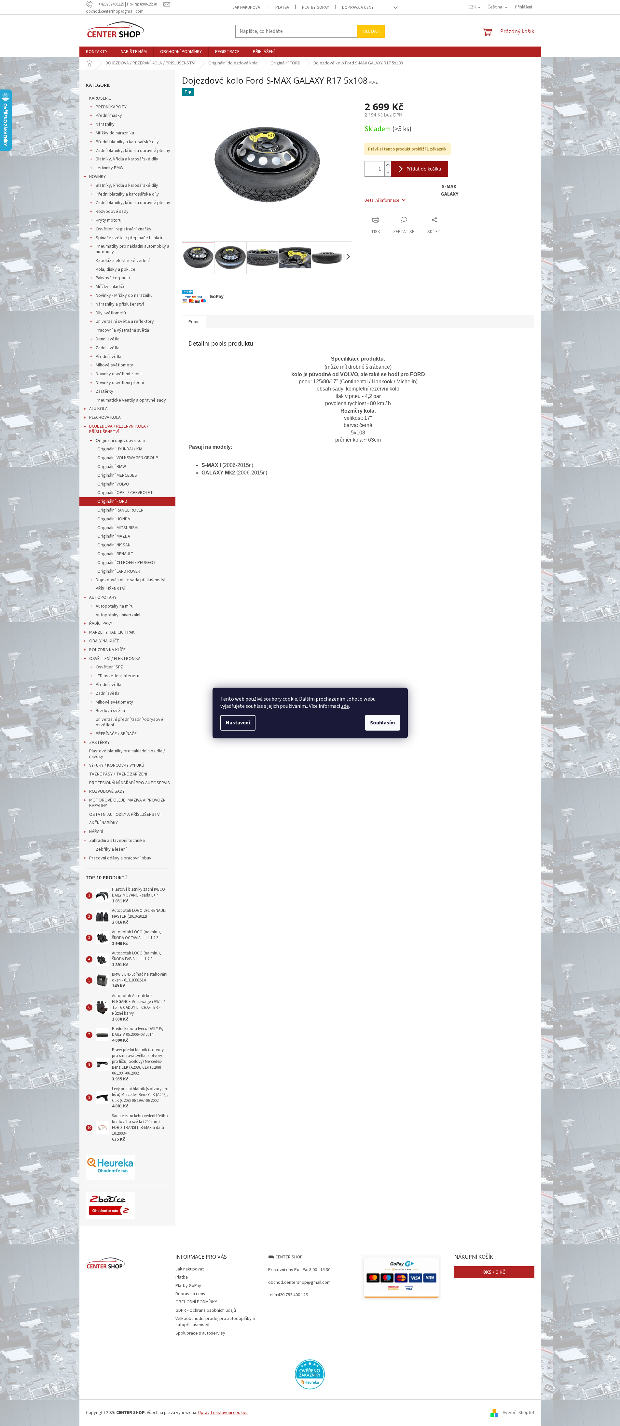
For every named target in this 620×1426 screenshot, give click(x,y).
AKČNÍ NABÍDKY (103, 823)
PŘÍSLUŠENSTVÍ (110, 588)
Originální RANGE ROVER (120, 510)
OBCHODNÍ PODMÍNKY (196, 1302)
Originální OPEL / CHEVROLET (125, 492)
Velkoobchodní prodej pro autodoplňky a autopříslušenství (215, 1321)
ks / (494, 1272)
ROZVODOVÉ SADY (107, 791)
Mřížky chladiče (111, 286)
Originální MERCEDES (117, 475)
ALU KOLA (98, 408)
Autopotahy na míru (114, 606)
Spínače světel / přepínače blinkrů (129, 238)
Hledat (371, 31)
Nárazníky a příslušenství (120, 304)
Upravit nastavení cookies (223, 1412)
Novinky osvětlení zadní (119, 374)
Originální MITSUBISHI (117, 528)
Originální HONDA (113, 519)
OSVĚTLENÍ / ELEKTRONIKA (115, 658)
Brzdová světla (110, 710)
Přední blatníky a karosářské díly (127, 142)
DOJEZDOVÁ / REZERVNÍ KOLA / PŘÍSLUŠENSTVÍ (118, 429)
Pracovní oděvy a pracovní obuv (120, 858)
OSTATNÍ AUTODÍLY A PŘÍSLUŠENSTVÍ (124, 814)
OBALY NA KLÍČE (104, 641)
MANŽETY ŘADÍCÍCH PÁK (112, 632)
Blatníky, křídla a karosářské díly (127, 159)
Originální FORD (112, 501)
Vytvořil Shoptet (518, 1412)
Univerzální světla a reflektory (125, 321)
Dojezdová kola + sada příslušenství (130, 580)
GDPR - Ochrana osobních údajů (205, 1310)
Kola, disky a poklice (115, 269)
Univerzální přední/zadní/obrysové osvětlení (129, 722)
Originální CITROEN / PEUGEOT (126, 562)
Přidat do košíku (423, 169)
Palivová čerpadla (113, 278)
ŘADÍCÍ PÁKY (100, 623)
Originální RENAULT (115, 554)
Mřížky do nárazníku (115, 133)
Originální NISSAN (114, 545)
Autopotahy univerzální (118, 615)
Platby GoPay (315, 7)
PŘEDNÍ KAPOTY (111, 107)
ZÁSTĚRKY (99, 742)
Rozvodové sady (112, 211)
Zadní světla (107, 348)
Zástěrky (104, 391)
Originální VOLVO (113, 484)
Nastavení (238, 722)
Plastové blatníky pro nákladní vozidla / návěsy (127, 754)
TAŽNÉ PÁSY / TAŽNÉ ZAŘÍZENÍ (118, 774)
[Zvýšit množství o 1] (387, 165)
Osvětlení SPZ (109, 667)
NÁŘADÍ (96, 832)
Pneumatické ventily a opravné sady (131, 400)
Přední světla (108, 356)
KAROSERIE (100, 98)
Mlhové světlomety (114, 365)
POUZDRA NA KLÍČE (107, 650)
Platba (282, 7)
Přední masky (109, 115)
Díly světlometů (111, 313)
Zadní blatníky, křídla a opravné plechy (133, 150)
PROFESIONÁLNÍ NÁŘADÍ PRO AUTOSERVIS (129, 783)
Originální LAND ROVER (118, 571)
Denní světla (107, 339)
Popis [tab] (194, 322)
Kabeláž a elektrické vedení (123, 260)
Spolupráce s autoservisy (200, 1333)
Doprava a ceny (358, 7)
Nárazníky (105, 124)
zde (345, 706)
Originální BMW (111, 466)
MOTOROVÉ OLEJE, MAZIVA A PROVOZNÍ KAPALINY (128, 803)
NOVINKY (97, 176)
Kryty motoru (108, 220)
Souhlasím (382, 722)
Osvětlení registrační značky (123, 229)
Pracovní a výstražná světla (122, 330)
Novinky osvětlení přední (120, 382)
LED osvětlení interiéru (117, 676)
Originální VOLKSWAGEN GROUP (127, 458)
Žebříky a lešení (111, 849)
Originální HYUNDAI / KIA (120, 449)
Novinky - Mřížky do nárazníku (124, 295)
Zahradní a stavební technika (117, 840)
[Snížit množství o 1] (387, 172)
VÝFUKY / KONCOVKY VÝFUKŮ (116, 765)
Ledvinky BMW (109, 168)
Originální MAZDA (113, 536)
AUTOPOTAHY (103, 597)
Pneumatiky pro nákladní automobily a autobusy (132, 249)
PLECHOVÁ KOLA (105, 417)
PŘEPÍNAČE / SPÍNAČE (116, 734)
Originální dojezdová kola (120, 440)
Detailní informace (382, 200)
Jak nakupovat (247, 7)
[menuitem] (96, 52)
